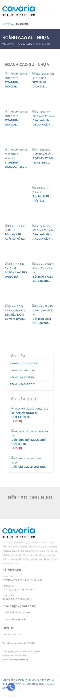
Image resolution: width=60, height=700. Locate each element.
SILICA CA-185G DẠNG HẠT (16, 274)
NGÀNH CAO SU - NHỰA (22, 370)
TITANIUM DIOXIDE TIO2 (23, 384)
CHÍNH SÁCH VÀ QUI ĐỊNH (17, 612)
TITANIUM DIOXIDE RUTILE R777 (41, 84)
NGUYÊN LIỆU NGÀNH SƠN (24, 363)
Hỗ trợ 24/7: (15, 23)
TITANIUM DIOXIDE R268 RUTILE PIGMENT (14, 165)
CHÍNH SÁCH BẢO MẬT (15, 619)
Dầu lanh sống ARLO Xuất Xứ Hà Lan (42, 236)
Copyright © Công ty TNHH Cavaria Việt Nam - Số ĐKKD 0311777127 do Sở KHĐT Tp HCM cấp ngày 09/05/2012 (28, 684)
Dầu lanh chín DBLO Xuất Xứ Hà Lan (42, 122)
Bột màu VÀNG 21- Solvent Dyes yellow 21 (42, 279)
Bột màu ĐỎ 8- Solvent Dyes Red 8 (15, 317)
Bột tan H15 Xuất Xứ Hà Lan (15, 236)
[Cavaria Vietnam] (18, 532)
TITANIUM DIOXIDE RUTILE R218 (14, 122)
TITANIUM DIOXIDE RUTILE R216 (14, 84)
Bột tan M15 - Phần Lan (41, 198)
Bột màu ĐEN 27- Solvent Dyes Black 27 (42, 321)
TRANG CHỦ (8, 44)
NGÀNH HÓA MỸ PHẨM (22, 377)
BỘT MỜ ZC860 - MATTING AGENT (43, 160)
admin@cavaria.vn (19, 659)
